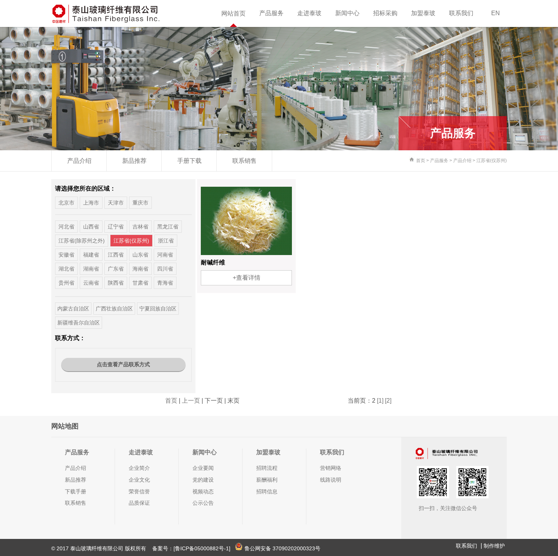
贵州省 (66, 283)
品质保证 (139, 503)
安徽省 (66, 255)
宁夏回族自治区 (158, 309)
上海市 (91, 203)
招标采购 (385, 13)
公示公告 (203, 503)
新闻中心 (347, 13)
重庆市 (140, 203)
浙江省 (166, 241)
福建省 (91, 255)
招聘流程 (266, 468)
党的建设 (203, 480)
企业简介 (139, 468)
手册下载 (189, 161)
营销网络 (330, 468)
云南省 (91, 283)
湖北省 (66, 269)
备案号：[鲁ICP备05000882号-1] (191, 548)
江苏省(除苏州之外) (81, 241)
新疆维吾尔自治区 (78, 323)
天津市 (116, 203)
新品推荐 (134, 161)
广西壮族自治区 (114, 309)
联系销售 (244, 161)
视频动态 (203, 491)
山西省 (91, 227)
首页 (420, 160)
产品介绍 (79, 161)
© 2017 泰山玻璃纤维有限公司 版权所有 (99, 548)
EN (495, 13)
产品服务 (271, 13)
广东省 (116, 269)
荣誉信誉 (139, 491)
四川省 (165, 269)
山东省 (140, 255)
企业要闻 (203, 468)
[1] (380, 400)
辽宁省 (116, 227)
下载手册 (75, 491)
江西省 (116, 255)
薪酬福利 (266, 480)
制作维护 (494, 546)
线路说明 (330, 480)
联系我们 (461, 13)
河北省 (66, 227)
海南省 (140, 269)
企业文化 (139, 480)
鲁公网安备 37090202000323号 (282, 548)
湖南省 (91, 269)
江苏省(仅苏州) (491, 160)
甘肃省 (140, 283)
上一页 (191, 400)
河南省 (165, 255)
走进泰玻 (309, 13)
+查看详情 (246, 277)
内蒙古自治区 (73, 309)
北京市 (66, 203)
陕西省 (116, 283)
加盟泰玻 (423, 13)
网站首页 (233, 13)
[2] (388, 400)
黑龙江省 (167, 227)
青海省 (165, 283)
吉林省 (140, 227)
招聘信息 (266, 491)
